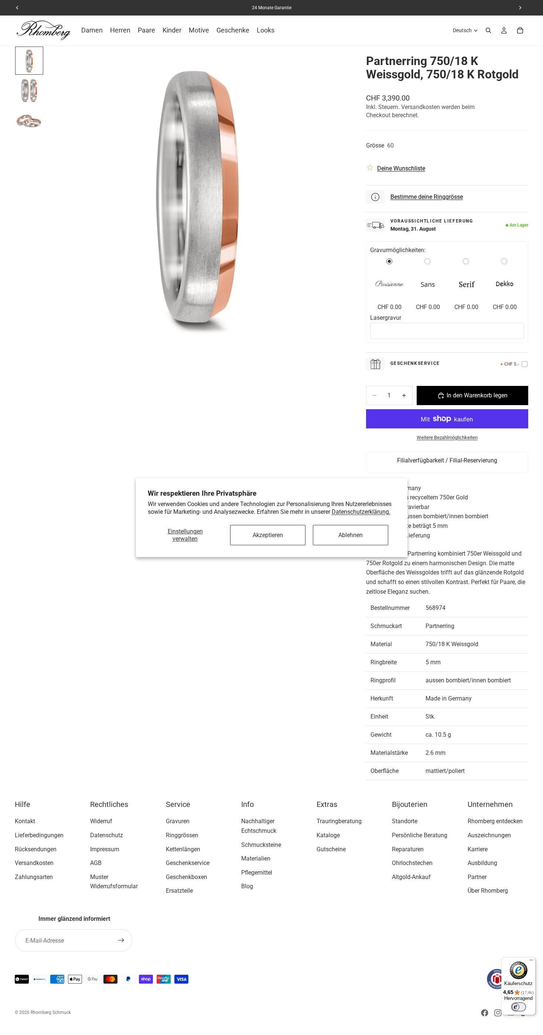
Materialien (255, 858)
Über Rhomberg (488, 890)
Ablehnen (350, 535)
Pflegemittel (256, 872)
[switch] (518, 1006)
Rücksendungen (36, 848)
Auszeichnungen (489, 835)
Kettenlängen (183, 848)
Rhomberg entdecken (495, 821)
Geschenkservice (187, 862)
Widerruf (101, 821)
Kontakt (25, 821)
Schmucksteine (261, 844)
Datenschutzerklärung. (361, 511)
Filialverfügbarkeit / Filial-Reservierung (447, 460)
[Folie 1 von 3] (29, 60)
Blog (247, 886)
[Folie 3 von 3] (29, 119)
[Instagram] (498, 1012)
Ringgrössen (182, 835)
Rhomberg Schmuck (51, 1012)
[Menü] (531, 961)
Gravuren (177, 821)
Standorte (404, 821)
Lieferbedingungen (39, 835)
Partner (477, 876)
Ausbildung (482, 862)
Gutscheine (331, 848)
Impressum (104, 848)
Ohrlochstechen (412, 862)
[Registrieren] (121, 940)
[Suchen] (488, 30)
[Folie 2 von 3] (29, 90)
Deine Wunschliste (401, 168)
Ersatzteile (179, 890)
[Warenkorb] (520, 30)
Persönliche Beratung (419, 835)
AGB (96, 862)
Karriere (478, 848)
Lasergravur (385, 317)
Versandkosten (34, 862)
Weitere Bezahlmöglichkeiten (447, 437)
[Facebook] (484, 1012)
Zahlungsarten (34, 876)
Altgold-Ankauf (411, 876)
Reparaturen (408, 848)
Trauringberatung (339, 821)
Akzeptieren (268, 535)
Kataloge (328, 835)
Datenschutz (106, 835)
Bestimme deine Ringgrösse (426, 196)
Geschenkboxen (186, 876)
